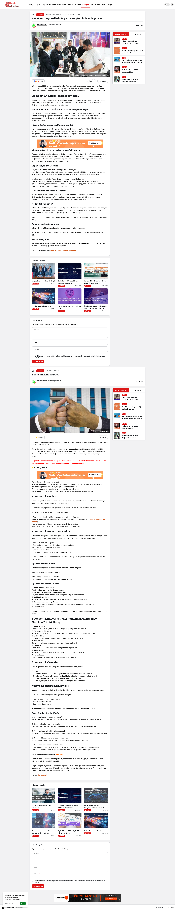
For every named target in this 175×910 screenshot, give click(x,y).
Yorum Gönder (38, 361)
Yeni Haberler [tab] (137, 34)
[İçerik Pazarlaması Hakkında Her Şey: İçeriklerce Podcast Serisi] (96, 300)
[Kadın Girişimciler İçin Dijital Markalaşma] (43, 799)
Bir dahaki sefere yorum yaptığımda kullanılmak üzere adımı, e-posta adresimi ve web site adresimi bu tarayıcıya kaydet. (70, 356)
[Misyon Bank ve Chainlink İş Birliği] (43, 275)
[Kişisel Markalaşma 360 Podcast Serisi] (69, 300)
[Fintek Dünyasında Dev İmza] (43, 300)
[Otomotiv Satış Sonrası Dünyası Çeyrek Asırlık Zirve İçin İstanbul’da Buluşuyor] (43, 825)
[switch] (167, 4)
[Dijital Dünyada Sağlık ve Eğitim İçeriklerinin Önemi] (129, 50)
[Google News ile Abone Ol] (38, 81)
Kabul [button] (22, 903)
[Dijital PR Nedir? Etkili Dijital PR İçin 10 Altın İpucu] (69, 825)
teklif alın (59, 754)
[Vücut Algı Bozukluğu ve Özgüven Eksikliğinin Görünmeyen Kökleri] (129, 79)
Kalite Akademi (42, 24)
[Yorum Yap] (87, 81)
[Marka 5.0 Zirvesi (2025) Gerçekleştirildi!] (129, 70)
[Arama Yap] (172, 4)
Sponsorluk (42, 775)
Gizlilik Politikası (9, 903)
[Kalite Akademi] (12, 4)
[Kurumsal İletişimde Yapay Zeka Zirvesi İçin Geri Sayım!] (96, 275)
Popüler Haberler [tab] (120, 34)
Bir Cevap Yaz (38, 320)
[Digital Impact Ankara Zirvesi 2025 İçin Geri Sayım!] (69, 275)
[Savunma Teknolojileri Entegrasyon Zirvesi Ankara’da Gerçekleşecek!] (96, 799)
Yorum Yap (160, 907)
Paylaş (172, 907)
